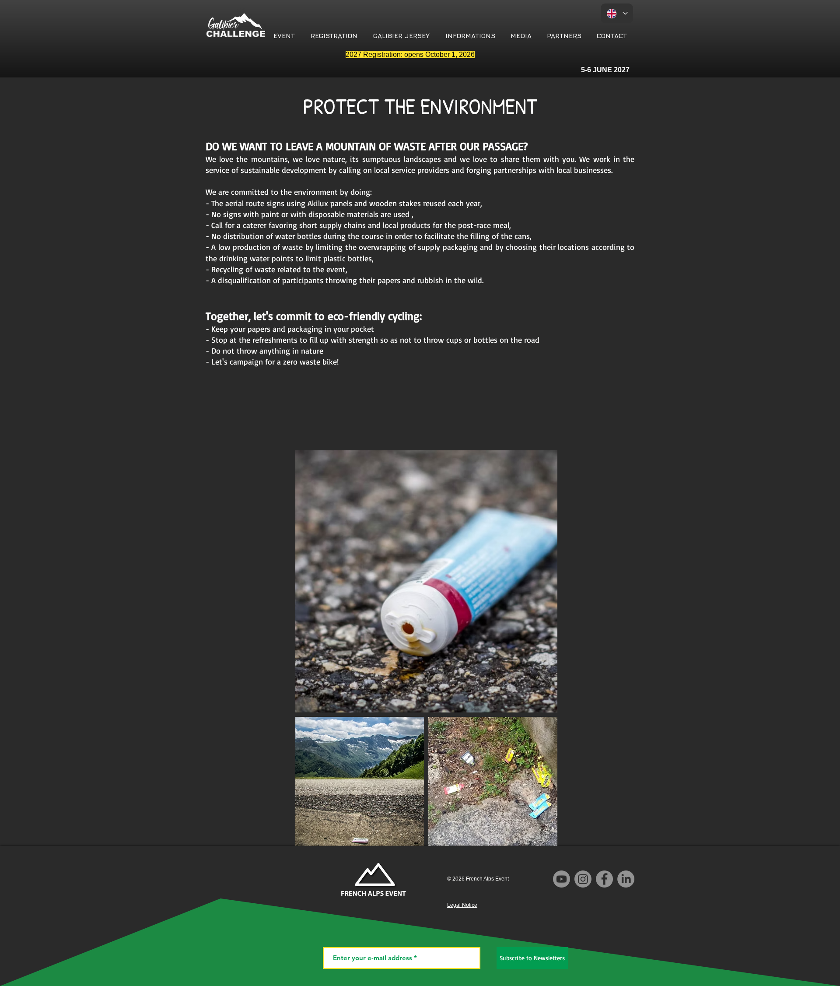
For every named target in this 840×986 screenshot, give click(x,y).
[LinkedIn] (625, 879)
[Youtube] (561, 879)
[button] (284, 36)
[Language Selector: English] (617, 13)
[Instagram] (583, 879)
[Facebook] (604, 879)
